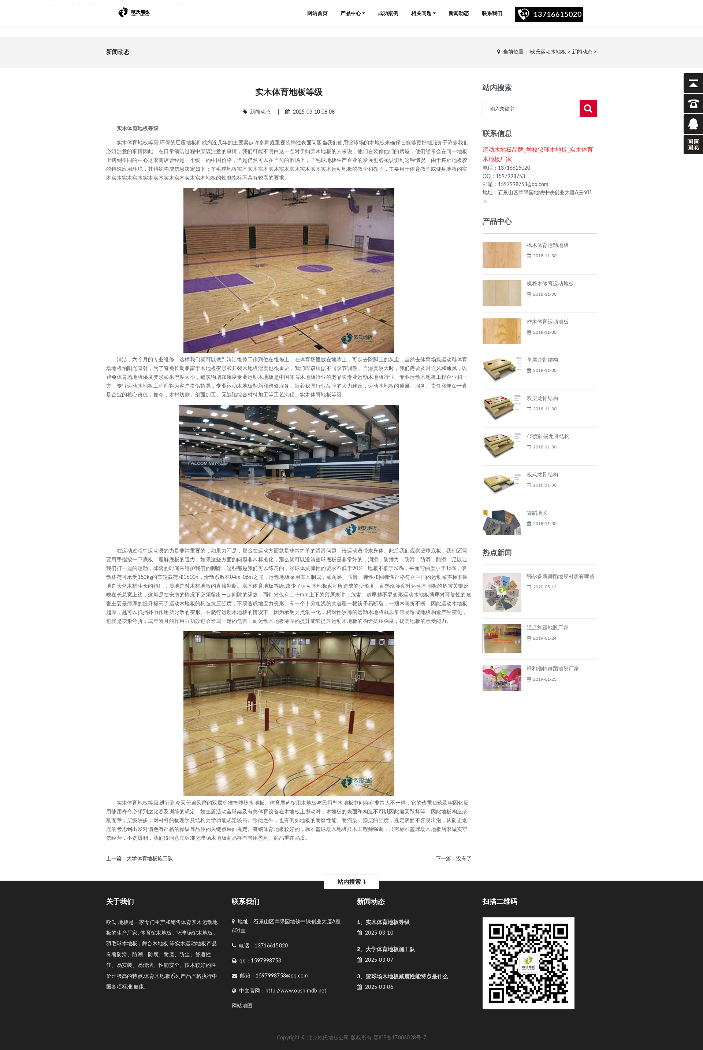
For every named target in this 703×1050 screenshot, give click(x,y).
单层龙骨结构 (542, 360)
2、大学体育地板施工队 (386, 949)
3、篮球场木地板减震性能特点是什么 (402, 976)
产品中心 (351, 13)
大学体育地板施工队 (150, 858)
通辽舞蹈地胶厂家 (548, 628)
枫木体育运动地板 (548, 245)
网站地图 (242, 1006)
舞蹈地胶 (537, 513)
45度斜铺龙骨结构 (548, 436)
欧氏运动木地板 (548, 52)
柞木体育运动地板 (548, 322)
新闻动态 (459, 13)
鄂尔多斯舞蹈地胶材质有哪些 (561, 576)
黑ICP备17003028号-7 (400, 1037)
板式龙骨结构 (542, 474)
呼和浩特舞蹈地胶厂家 (553, 669)
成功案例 (388, 13)
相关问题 (422, 13)
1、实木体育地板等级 (383, 922)
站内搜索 (350, 882)
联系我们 (492, 13)
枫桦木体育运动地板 (550, 283)
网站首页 (317, 13)
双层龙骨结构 (542, 398)
